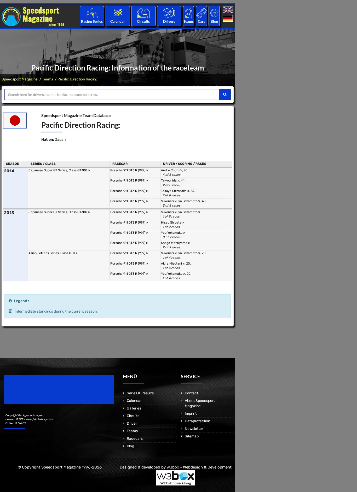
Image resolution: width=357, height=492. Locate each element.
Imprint (191, 413)
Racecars (135, 438)
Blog (214, 21)
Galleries (134, 408)
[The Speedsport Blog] (214, 13)
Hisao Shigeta (171, 222)
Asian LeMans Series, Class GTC (52, 253)
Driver (132, 423)
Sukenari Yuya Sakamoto (179, 201)
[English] (228, 10)
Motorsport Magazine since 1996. (34, 393)
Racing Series (92, 21)
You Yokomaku (172, 233)
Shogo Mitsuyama (174, 243)
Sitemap (192, 436)
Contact (191, 393)
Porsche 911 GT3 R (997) (128, 170)
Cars (201, 21)
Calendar (117, 21)
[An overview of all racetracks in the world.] (143, 13)
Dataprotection (197, 421)
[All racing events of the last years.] (117, 13)
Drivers (169, 21)
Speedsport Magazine (20, 79)
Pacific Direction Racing (77, 79)
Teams (188, 21)
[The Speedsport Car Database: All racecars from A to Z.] (201, 13)
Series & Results (140, 393)
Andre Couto (170, 170)
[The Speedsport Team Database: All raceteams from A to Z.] (188, 13)
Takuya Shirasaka (174, 191)
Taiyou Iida (169, 180)
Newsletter (194, 428)
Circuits (143, 21)
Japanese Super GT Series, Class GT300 (58, 170)
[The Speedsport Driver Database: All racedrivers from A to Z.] (169, 13)
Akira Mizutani (172, 263)
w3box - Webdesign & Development (199, 467)
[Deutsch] (228, 18)
